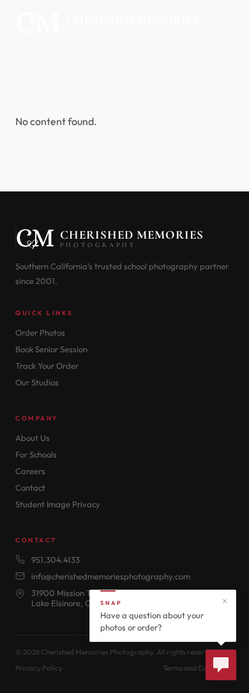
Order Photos (40, 332)
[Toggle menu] (224, 23)
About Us (32, 438)
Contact (30, 487)
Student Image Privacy (57, 504)
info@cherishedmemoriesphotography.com (110, 576)
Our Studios (37, 382)
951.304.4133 (55, 560)
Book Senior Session (51, 349)
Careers (30, 471)
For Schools (36, 454)
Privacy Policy (39, 668)
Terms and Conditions (198, 668)
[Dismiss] (224, 601)
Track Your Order (47, 366)
